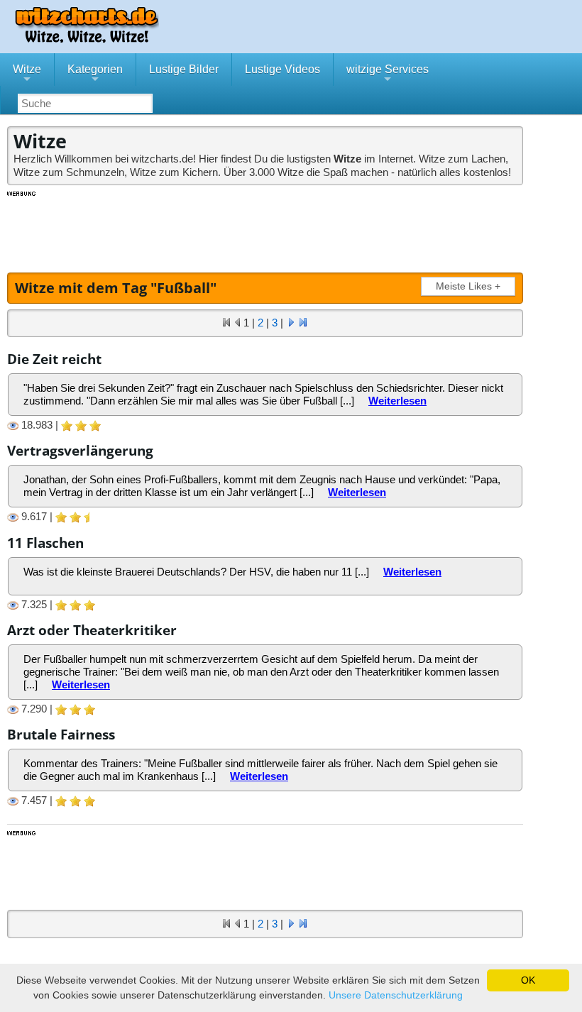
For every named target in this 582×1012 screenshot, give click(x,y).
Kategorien (95, 74)
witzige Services (387, 74)
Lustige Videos (282, 69)
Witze (27, 74)
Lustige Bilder (184, 69)
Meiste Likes (468, 286)
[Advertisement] (266, 230)
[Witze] (86, 39)
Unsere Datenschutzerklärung (396, 995)
